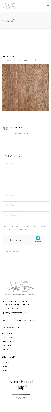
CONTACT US (8, 341)
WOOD (5, 370)
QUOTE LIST (7, 337)
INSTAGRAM (7, 345)
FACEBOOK (7, 349)
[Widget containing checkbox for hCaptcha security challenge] (22, 240)
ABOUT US (7, 333)
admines (27, 60)
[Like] (36, 60)
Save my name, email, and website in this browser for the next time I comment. (24, 228)
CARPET (5, 362)
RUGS (4, 366)
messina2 (9, 56)
